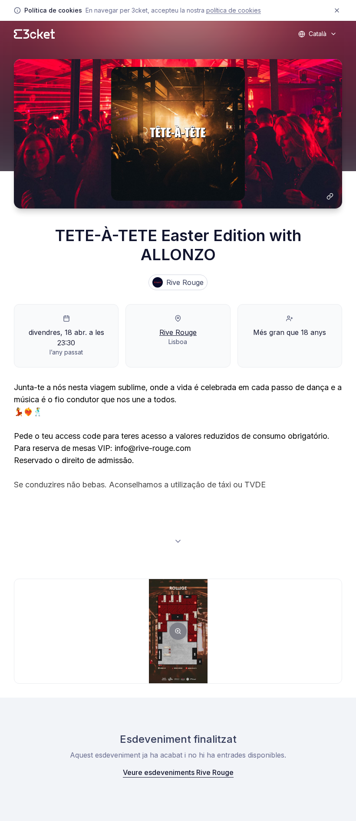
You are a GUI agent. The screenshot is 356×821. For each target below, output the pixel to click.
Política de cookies (233, 10)
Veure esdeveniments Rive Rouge (178, 772)
